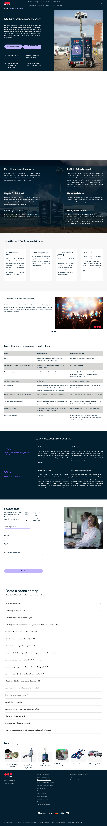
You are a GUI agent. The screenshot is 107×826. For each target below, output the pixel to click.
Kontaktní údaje (79, 822)
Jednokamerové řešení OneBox (45, 785)
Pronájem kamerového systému (45, 782)
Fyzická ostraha (41, 790)
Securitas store (11, 822)
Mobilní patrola (41, 802)
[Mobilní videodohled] (28, 754)
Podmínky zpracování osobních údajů (80, 774)
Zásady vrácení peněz (45, 822)
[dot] (51, 331)
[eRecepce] (95, 754)
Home (6, 8)
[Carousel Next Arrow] (100, 758)
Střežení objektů (41, 788)
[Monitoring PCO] (45, 754)
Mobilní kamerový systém (44, 779)
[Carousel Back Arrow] (7, 758)
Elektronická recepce (43, 774)
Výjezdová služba (42, 796)
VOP (71, 777)
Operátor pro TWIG (42, 799)
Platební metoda (74, 779)
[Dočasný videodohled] (12, 754)
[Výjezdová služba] (78, 754)
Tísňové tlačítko (41, 793)
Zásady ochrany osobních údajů (58, 822)
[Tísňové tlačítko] (61, 754)
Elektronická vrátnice (43, 777)
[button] (94, 3)
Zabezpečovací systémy (44, 804)
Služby (36, 2)
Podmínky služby (71, 822)
